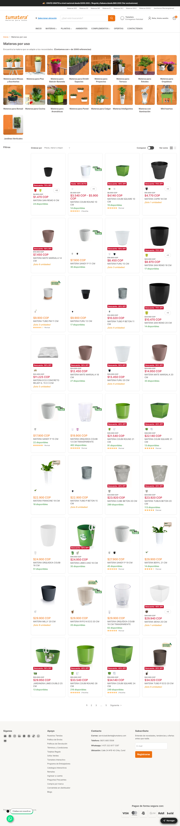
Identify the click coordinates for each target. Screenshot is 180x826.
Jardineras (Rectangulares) (164, 8)
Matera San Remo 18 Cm (158, 265)
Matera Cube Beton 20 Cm (122, 501)
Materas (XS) (72, 8)
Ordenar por (36, 148)
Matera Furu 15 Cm (118, 263)
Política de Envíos (54, 739)
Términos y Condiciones (57, 747)
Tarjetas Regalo (54, 752)
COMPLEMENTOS (100, 28)
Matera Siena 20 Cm (156, 621)
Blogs (49, 792)
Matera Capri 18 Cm (156, 199)
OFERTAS (118, 28)
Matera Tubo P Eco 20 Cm (159, 683)
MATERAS (51, 28)
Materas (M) (95, 8)
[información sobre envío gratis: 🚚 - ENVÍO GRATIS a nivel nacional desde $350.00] (90, 3)
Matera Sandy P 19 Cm (119, 562)
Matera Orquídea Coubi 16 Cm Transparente (121, 623)
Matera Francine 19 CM (46, 500)
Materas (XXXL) (145, 8)
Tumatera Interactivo (56, 760)
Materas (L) (107, 8)
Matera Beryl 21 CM (156, 562)
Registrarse (143, 754)
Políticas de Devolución (57, 744)
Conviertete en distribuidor (58, 788)
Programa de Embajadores (58, 764)
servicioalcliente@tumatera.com (112, 735)
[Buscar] (111, 18)
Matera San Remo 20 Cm (158, 322)
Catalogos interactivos (57, 768)
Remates (51, 772)
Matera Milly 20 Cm (44, 621)
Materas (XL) (118, 8)
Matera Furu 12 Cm (81, 321)
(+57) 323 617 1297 (110, 745)
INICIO (39, 28)
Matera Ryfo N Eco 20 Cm (84, 621)
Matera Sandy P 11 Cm (82, 263)
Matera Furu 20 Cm (118, 380)
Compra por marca (55, 784)
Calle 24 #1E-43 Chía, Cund (113, 750)
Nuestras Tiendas (54, 735)
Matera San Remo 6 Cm (46, 200)
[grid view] (171, 148)
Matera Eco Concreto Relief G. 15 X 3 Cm (46, 381)
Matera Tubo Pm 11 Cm (45, 321)
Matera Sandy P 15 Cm (45, 439)
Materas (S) (83, 8)
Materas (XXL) (131, 8)
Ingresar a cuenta (54, 776)
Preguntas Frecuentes (56, 780)
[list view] (175, 148)
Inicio (5, 37)
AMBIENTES (81, 28)
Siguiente (115, 705)
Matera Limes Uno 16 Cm (84, 563)
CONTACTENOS (135, 28)
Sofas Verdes (53, 755)
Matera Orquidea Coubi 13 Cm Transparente (84, 440)
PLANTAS (66, 28)
